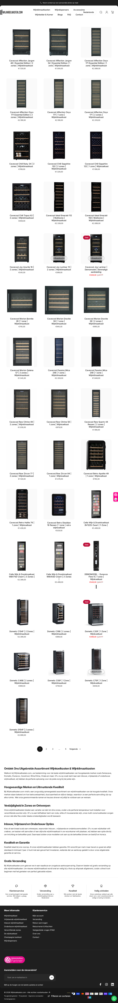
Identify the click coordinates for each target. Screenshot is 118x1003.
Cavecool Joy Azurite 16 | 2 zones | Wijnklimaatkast (22, 268)
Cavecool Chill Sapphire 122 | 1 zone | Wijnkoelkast (96, 165)
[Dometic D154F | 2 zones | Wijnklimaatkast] (21, 711)
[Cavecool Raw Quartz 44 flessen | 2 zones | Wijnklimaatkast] (96, 403)
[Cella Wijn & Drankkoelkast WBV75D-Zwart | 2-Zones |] (21, 555)
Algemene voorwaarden (35, 996)
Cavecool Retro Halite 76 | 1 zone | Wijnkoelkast (21, 523)
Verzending (45, 891)
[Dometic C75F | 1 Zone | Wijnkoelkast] (96, 662)
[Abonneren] (51, 977)
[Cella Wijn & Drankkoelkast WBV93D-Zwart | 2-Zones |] (59, 555)
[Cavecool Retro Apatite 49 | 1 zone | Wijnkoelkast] (96, 455)
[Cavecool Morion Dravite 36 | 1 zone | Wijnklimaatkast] (59, 300)
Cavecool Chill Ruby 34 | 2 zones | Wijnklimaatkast (21, 165)
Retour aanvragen (40, 923)
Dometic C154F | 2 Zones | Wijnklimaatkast (21, 632)
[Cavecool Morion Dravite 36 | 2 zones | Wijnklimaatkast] (96, 300)
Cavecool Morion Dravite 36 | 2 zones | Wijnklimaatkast (96, 321)
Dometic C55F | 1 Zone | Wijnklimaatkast (59, 681)
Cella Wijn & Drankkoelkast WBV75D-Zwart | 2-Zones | (22, 575)
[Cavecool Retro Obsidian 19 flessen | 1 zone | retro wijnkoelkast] (59, 504)
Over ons (36, 934)
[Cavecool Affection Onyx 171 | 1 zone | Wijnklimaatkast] (59, 93)
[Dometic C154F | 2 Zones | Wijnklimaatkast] (21, 613)
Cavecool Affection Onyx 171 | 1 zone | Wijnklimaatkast (59, 114)
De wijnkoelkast (10, 934)
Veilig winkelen (101, 891)
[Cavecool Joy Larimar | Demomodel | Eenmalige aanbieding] (96, 248)
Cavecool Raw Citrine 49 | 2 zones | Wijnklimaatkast (21, 423)
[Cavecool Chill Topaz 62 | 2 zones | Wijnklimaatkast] (21, 197)
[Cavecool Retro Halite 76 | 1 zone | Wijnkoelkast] (21, 504)
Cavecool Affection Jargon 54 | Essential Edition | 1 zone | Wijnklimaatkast (59, 63)
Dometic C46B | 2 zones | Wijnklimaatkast (22, 681)
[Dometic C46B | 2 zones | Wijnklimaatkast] (21, 662)
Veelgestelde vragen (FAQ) (44, 930)
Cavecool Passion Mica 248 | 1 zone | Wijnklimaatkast (59, 372)
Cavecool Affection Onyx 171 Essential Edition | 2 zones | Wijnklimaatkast (21, 114)
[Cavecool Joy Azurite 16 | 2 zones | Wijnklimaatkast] (21, 248)
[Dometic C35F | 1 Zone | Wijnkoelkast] (96, 613)
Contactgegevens (9, 999)
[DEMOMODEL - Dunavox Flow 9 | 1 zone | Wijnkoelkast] (96, 555)
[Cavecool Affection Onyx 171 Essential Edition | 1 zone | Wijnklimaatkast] (96, 42)
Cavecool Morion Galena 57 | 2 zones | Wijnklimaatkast (21, 372)
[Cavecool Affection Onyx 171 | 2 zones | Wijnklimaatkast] (96, 93)
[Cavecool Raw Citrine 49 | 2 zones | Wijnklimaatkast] (21, 403)
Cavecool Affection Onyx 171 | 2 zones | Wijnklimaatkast (96, 114)
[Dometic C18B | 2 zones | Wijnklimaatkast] (59, 613)
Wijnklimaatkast (10, 916)
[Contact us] (114, 998)
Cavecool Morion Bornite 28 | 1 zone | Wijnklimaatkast (21, 321)
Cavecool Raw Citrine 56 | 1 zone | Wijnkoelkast (59, 423)
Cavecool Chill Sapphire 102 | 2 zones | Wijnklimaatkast (59, 166)
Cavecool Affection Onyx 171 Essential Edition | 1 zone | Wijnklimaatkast (96, 63)
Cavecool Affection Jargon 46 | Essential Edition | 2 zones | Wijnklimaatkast (21, 63)
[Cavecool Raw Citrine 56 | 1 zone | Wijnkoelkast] (59, 403)
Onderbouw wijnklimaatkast (15, 926)
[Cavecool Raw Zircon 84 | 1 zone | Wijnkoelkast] (59, 455)
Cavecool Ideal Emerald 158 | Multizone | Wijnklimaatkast (96, 218)
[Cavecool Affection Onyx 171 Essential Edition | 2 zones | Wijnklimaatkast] (21, 93)
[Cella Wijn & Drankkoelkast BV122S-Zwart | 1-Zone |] (96, 504)
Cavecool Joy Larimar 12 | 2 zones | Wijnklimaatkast (59, 268)
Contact (36, 937)
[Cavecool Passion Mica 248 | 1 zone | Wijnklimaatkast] (59, 351)
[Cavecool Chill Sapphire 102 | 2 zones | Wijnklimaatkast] (59, 145)
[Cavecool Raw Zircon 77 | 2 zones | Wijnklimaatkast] (21, 455)
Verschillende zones (12, 930)
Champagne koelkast (13, 937)
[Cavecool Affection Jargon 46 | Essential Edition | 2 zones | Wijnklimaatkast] (21, 42)
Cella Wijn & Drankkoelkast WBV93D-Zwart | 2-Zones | (59, 576)
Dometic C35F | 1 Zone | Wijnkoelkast (96, 632)
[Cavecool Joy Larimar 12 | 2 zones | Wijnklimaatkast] (59, 248)
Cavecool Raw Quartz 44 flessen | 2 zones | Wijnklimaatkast (96, 424)
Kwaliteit (73, 891)
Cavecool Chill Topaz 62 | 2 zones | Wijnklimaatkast (22, 216)
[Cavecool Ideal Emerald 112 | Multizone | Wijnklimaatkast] (59, 197)
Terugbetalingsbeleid (10, 996)
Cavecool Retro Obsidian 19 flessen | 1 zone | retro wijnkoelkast (59, 525)
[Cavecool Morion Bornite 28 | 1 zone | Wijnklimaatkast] (21, 300)
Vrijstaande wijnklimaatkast (15, 919)
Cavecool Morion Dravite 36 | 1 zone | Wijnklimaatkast (59, 321)
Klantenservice (16, 891)
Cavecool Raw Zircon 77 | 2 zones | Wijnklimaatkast (22, 474)
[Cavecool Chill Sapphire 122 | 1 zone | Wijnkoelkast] (96, 145)
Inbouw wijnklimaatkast (13, 923)
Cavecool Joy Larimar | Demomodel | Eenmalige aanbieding (96, 269)
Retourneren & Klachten (42, 926)
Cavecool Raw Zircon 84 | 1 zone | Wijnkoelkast (59, 474)
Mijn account (38, 916)
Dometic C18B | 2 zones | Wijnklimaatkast (59, 632)
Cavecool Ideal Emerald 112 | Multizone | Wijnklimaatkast (59, 218)
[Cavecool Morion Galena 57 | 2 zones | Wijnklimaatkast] (21, 351)
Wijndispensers (10, 941)
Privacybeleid (23, 996)
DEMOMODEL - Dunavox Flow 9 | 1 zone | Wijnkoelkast (96, 576)
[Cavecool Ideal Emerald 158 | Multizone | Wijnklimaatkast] (96, 197)
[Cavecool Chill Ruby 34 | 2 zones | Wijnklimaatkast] (21, 145)
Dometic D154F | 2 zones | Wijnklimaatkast (22, 730)
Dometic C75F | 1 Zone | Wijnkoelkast (96, 681)
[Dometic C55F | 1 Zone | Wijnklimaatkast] (59, 662)
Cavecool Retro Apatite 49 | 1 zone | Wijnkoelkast (96, 474)
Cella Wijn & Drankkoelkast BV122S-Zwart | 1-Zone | (96, 523)
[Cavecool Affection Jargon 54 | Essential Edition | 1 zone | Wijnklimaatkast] (59, 42)
